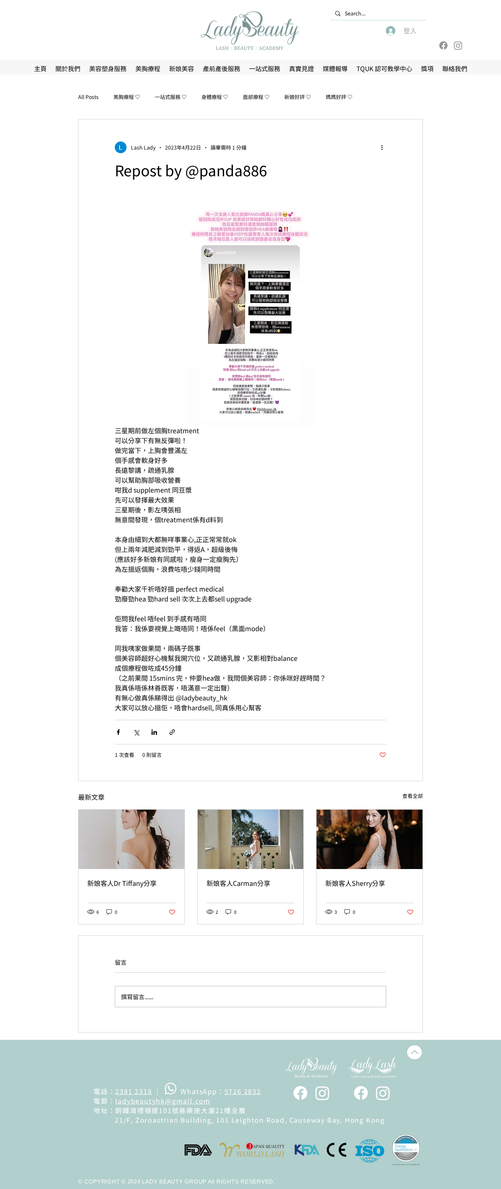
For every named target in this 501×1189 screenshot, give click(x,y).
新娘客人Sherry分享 (355, 883)
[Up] (414, 1052)
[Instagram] (458, 45)
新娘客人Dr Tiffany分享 (122, 883)
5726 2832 (242, 1091)
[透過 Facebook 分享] (118, 732)
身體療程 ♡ (214, 96)
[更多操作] (381, 147)
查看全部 (412, 795)
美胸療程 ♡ (126, 96)
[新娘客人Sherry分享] (370, 839)
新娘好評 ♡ (297, 96)
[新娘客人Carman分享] (251, 839)
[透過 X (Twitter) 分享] (136, 732)
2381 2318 (133, 1091)
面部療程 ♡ (256, 96)
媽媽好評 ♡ (339, 96)
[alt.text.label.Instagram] (322, 1093)
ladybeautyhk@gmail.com (163, 1100)
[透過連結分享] (172, 732)
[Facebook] (443, 45)
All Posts (88, 96)
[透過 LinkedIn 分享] (154, 732)
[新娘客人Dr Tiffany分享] (131, 839)
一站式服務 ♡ (171, 96)
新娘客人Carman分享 (238, 883)
